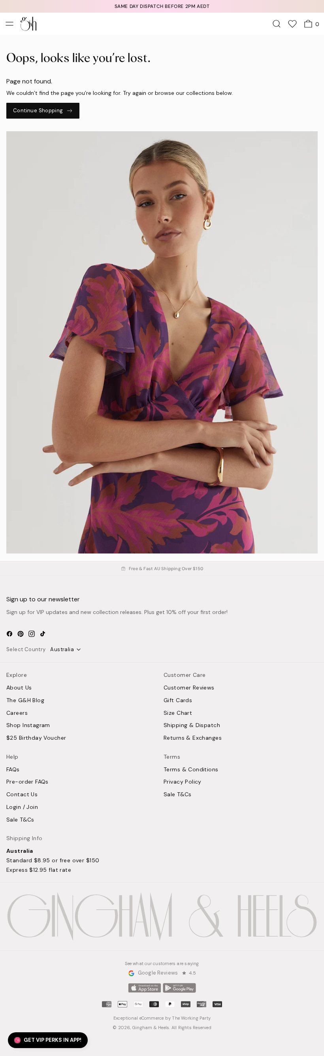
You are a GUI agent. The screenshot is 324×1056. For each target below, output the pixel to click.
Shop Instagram (28, 725)
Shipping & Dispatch (192, 725)
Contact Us (22, 795)
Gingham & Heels (150, 1027)
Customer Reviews (189, 688)
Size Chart (178, 713)
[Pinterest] (20, 634)
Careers (17, 713)
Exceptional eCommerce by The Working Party (162, 1018)
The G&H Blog (25, 700)
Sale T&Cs (20, 820)
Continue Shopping (38, 110)
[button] (48, 1040)
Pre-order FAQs (27, 782)
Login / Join (22, 807)
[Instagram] (31, 634)
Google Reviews (158, 973)
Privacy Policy (183, 782)
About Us (19, 688)
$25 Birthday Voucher (36, 738)
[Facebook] (9, 634)
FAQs (13, 770)
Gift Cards (178, 700)
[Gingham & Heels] (162, 916)
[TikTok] (43, 634)
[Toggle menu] (9, 23)
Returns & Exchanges (193, 738)
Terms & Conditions (191, 770)
